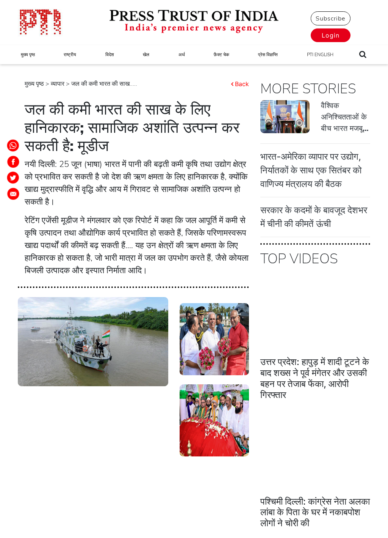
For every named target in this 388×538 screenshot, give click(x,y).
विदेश (109, 55)
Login (331, 35)
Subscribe (330, 18)
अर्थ (181, 55)
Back (242, 84)
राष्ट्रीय (70, 55)
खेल (146, 55)
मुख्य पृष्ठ (28, 55)
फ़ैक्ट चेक (221, 55)
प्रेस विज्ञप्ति (268, 55)
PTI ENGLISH (320, 55)
